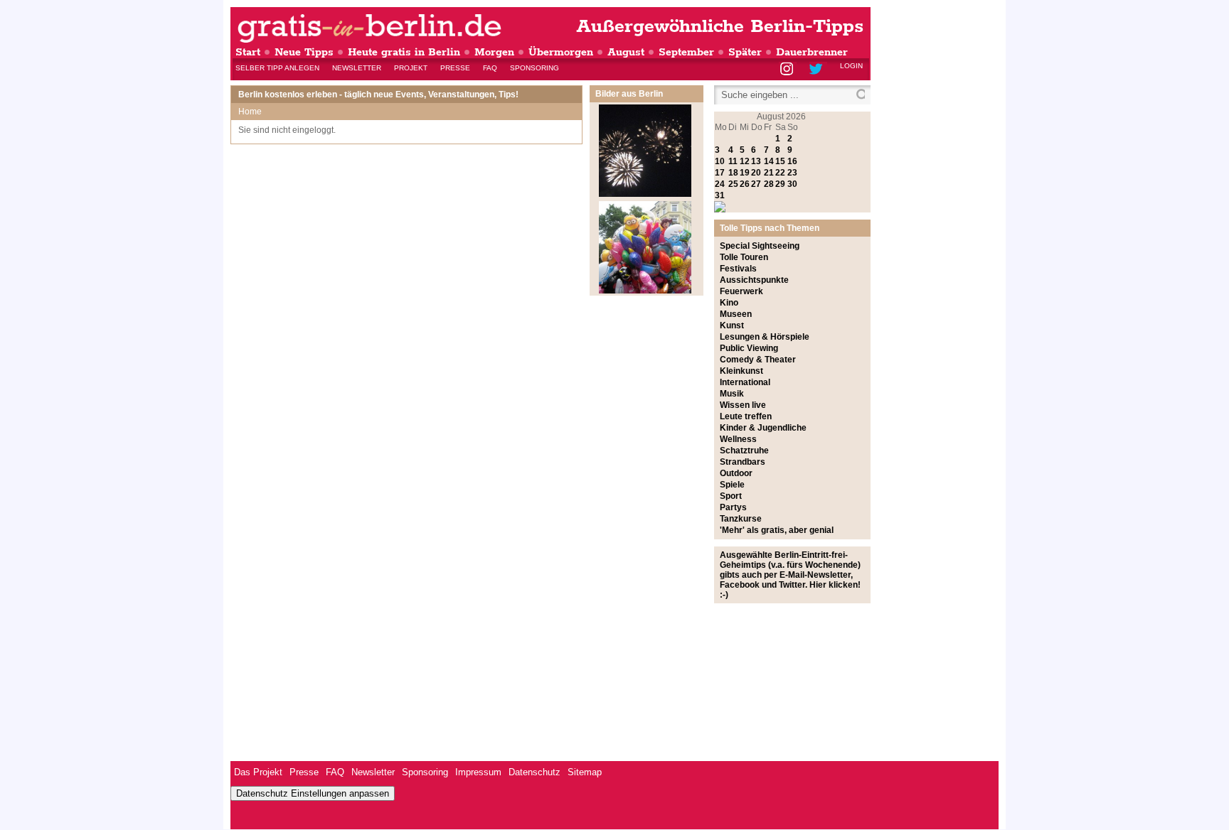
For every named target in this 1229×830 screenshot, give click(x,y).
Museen (736, 314)
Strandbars (742, 462)
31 (720, 195)
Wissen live (743, 405)
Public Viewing (749, 348)
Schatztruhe (744, 451)
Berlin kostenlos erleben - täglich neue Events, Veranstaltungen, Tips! (378, 94)
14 (769, 161)
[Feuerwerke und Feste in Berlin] (645, 194)
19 (745, 173)
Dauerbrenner (812, 52)
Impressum (478, 772)
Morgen (494, 52)
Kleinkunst (741, 371)
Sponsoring (534, 68)
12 (745, 161)
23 (792, 173)
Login (851, 66)
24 (720, 184)
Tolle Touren (744, 257)
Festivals (738, 269)
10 (720, 161)
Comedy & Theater (758, 360)
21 (769, 173)
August (625, 52)
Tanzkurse (741, 519)
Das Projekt (258, 772)
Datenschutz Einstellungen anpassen (312, 793)
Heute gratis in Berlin (404, 52)
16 (792, 161)
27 (756, 184)
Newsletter (356, 68)
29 (780, 184)
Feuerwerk (741, 291)
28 (769, 184)
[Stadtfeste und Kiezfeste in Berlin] (645, 291)
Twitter (818, 70)
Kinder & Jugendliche (763, 428)
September (686, 52)
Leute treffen (746, 416)
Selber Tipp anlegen (277, 68)
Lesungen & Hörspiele (764, 337)
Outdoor (736, 473)
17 (720, 173)
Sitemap (585, 772)
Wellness (738, 439)
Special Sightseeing (759, 246)
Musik (732, 394)
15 (780, 161)
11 (733, 161)
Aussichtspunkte (754, 280)
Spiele (732, 485)
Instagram (788, 70)
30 (792, 184)
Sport (731, 496)
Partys (733, 507)
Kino (729, 303)
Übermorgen (560, 52)
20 (756, 173)
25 (733, 184)
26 (745, 184)
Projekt (410, 68)
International (745, 382)
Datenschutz (534, 772)
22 (780, 173)
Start (247, 52)
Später (745, 52)
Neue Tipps (304, 52)
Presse (455, 68)
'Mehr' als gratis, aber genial (777, 530)
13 (756, 161)
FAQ (490, 68)
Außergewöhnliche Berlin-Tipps (719, 26)
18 (733, 173)
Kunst (732, 325)
